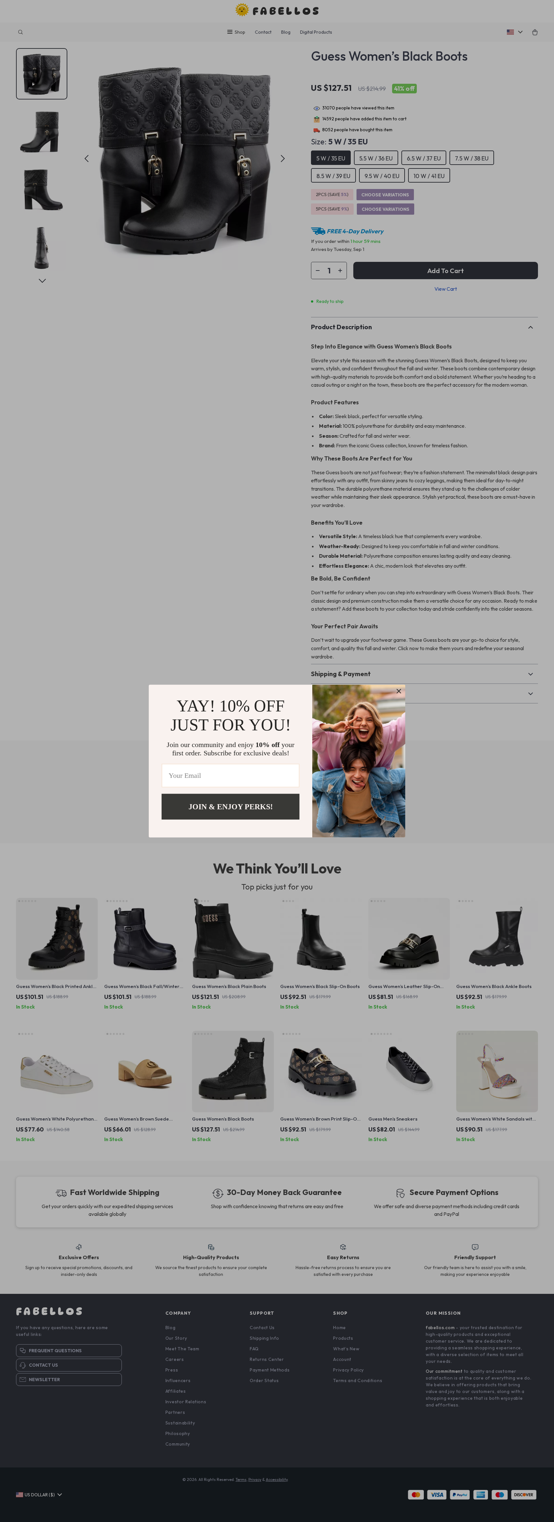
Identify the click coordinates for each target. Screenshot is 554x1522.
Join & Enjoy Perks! (231, 806)
